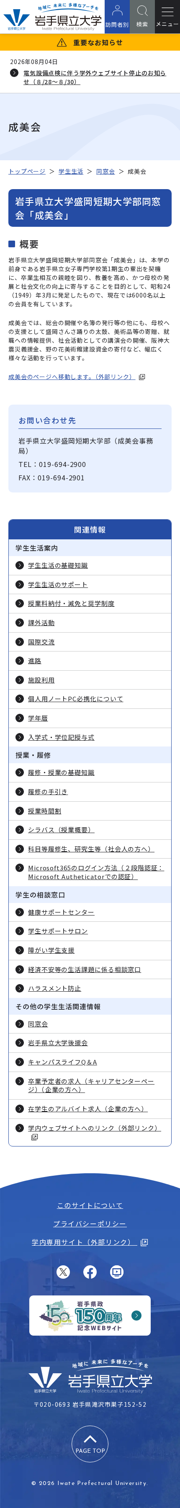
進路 (34, 661)
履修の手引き (48, 791)
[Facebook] (90, 1272)
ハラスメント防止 (54, 988)
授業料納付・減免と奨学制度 (71, 603)
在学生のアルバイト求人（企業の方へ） (88, 1109)
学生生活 (71, 171)
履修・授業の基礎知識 (61, 772)
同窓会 (105, 171)
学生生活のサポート (58, 584)
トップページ (27, 171)
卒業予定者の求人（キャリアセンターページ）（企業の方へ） (91, 1085)
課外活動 (41, 622)
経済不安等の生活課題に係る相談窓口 (84, 969)
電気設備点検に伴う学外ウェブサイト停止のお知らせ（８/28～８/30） (94, 77)
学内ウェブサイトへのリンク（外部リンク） (94, 1128)
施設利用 (41, 680)
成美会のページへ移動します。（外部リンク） (72, 376)
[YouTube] (116, 1272)
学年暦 (38, 718)
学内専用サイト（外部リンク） (84, 1242)
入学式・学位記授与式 (61, 737)
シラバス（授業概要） (61, 830)
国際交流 (41, 642)
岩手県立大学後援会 (58, 1043)
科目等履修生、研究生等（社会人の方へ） (91, 849)
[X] (63, 1272)
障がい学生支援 (51, 950)
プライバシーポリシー (90, 1223)
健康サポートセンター (61, 912)
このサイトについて (90, 1205)
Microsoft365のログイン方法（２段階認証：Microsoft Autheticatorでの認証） (96, 872)
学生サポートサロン (58, 931)
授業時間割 (45, 811)
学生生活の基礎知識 (58, 565)
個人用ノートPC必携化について (75, 699)
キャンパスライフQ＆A (62, 1062)
